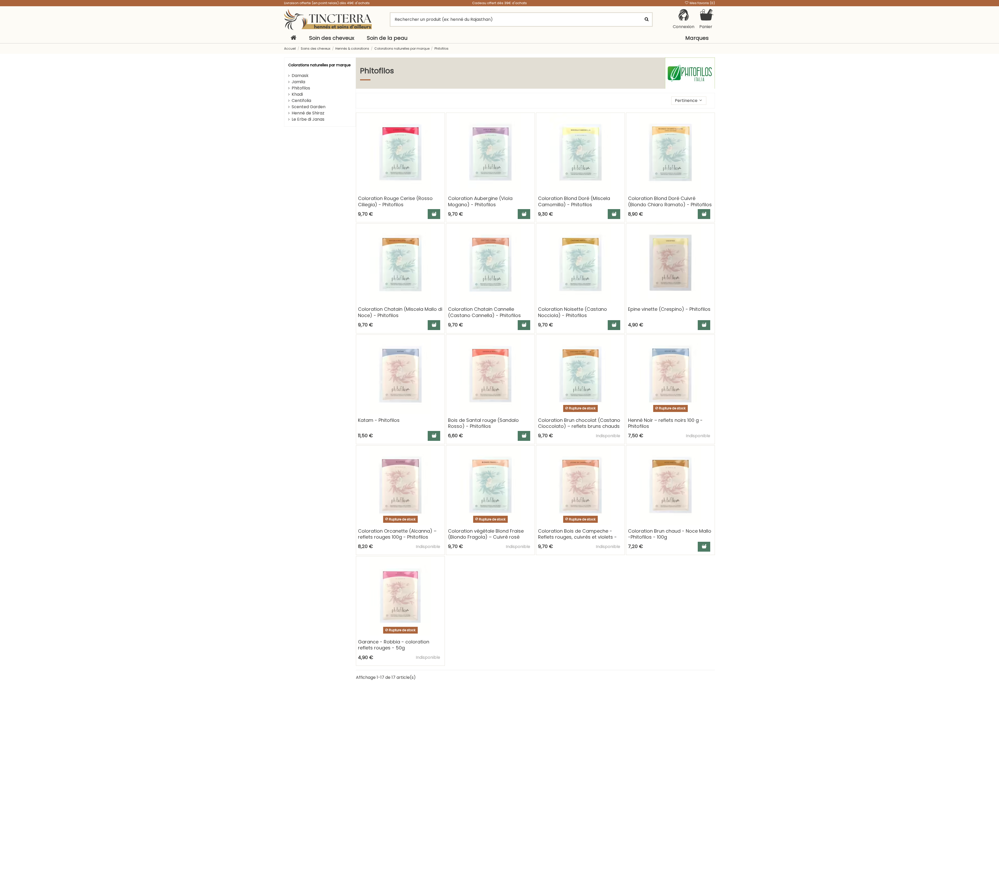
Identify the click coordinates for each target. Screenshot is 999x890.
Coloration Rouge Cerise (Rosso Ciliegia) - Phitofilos (395, 201)
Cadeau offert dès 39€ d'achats (499, 3)
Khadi (297, 94)
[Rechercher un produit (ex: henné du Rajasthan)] (646, 19)
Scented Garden (308, 107)
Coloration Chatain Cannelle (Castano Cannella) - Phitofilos (484, 312)
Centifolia (301, 101)
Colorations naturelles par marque (319, 65)
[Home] (293, 38)
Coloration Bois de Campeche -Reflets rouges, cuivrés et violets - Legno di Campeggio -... (577, 537)
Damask (300, 76)
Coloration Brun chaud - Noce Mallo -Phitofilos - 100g (669, 534)
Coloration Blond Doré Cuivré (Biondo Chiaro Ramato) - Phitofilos (670, 201)
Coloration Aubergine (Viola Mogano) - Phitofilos (480, 201)
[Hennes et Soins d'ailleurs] (328, 19)
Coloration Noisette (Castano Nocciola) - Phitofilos (572, 312)
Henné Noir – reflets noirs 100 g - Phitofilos (665, 423)
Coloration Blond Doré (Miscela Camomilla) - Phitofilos (574, 201)
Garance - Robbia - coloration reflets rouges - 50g (393, 645)
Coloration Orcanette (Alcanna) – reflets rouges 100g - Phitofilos (397, 534)
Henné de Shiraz (308, 113)
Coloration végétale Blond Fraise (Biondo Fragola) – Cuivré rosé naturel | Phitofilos (486, 537)
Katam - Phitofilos (379, 420)
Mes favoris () (702, 3)
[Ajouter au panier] (434, 214)
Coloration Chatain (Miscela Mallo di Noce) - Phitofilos (400, 312)
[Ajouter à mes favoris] (440, 121)
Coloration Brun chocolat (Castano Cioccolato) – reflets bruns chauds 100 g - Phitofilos (579, 426)
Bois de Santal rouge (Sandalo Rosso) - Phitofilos (483, 423)
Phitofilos (301, 88)
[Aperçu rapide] (440, 131)
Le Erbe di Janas (308, 119)
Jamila (298, 82)
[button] (688, 100)
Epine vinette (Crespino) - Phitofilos (669, 309)
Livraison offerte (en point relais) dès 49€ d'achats (327, 3)
